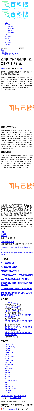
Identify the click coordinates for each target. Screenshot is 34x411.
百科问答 (8, 44)
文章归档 (17, 396)
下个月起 (9, 351)
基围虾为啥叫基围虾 (7, 242)
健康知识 (11, 31)
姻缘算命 (9, 376)
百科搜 (3, 68)
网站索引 (10, 396)
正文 (18, 54)
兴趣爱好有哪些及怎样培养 (10, 271)
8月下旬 (9, 352)
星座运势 (8, 36)
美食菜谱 (8, 35)
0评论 (22, 68)
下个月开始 (10, 368)
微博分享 (4, 236)
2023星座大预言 (11, 356)
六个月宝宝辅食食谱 (7, 263)
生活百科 (8, 25)
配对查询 (9, 370)
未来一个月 (10, 347)
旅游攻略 (11, 29)
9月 (7, 349)
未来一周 (9, 364)
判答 (7, 384)
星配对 (8, 374)
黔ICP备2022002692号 (9, 409)
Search (21, 48)
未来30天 (9, 345)
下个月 (8, 354)
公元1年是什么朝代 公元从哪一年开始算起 (15, 279)
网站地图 (18, 398)
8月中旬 (9, 360)
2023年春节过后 (11, 388)
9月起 (7, 366)
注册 (2, 52)
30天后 (8, 362)
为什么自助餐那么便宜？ (9, 267)
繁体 (2, 50)
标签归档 (23, 396)
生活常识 (11, 27)
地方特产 (8, 42)
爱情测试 (9, 378)
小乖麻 (8, 390)
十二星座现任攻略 (12, 380)
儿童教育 (8, 38)
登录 (5, 52)
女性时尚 (11, 33)
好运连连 (9, 358)
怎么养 (8, 392)
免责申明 (4, 396)
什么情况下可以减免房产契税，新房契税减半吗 (16, 289)
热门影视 (8, 40)
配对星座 (9, 386)
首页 (6, 23)
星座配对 (9, 372)
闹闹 (7, 382)
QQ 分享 (3, 234)
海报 (2, 232)
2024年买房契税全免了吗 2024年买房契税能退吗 (17, 275)
